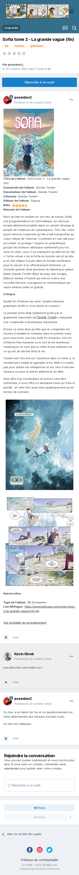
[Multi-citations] (5, 637)
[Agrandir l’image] (28, 142)
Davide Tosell (46, 317)
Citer (15, 637)
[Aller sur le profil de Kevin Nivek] (7, 656)
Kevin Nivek (24, 654)
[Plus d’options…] (71, 99)
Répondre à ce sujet (39, 82)
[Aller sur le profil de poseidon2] (7, 100)
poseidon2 (15, 64)
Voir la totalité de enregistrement (24, 622)
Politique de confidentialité (39, 860)
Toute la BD (43, 68)
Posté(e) (32, 102)
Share (40, 807)
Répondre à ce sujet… (27, 785)
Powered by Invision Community (40, 868)
